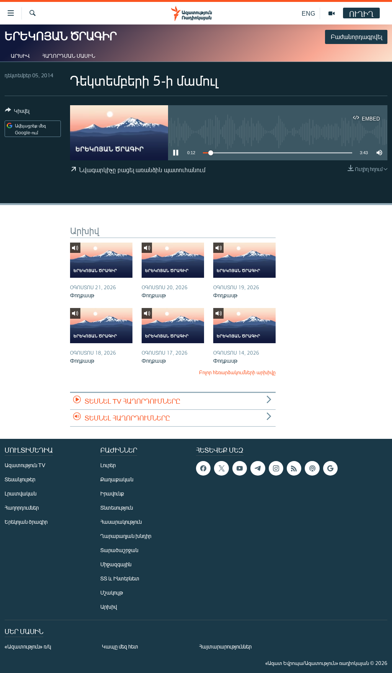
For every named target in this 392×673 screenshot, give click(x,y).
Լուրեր (108, 465)
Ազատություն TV (25, 465)
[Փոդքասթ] (101, 260)
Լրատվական (20, 493)
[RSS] (294, 468)
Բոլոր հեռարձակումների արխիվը (237, 372)
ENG (308, 13)
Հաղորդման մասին (68, 55)
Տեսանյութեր (20, 479)
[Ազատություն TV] (331, 13)
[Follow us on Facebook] (203, 468)
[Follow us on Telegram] (257, 468)
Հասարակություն (121, 521)
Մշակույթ (111, 592)
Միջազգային (115, 564)
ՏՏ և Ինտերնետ (119, 578)
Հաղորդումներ (22, 507)
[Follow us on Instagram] (276, 468)
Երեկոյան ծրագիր (26, 521)
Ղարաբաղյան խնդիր (125, 536)
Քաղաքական (116, 479)
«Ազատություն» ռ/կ (28, 646)
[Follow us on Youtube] (239, 468)
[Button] (17, 112)
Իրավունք (112, 493)
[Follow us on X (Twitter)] (221, 468)
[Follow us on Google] (330, 468)
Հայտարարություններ (225, 646)
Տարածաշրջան (119, 550)
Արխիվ (20, 55)
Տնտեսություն (116, 507)
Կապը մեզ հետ (120, 646)
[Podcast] (312, 468)
